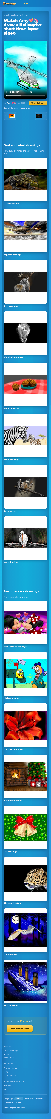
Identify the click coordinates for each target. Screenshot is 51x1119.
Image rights (9, 1058)
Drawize (7, 15)
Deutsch (29, 1099)
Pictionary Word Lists (13, 1075)
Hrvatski (39, 1099)
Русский (9, 1102)
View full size (38, 103)
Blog (6, 1072)
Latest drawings (11, 1051)
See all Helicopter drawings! (17, 108)
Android (7, 1086)
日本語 (18, 1102)
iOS (5, 1089)
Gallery (15, 15)
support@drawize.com (14, 1108)
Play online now (20, 1028)
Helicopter (24, 15)
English (18, 1099)
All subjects (9, 1054)
